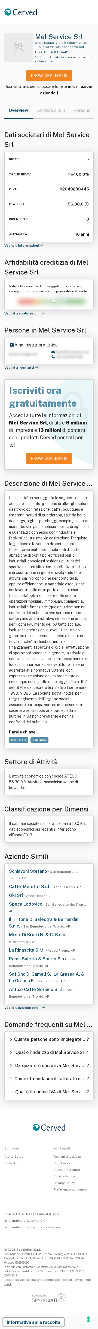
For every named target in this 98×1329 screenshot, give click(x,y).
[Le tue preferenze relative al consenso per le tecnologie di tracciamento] (88, 1319)
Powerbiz (11, 1163)
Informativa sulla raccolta (33, 1322)
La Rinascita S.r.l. (27, 950)
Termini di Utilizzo (67, 1156)
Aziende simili (51, 110)
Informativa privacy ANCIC (24, 1221)
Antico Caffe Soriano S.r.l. (37, 989)
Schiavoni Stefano (28, 871)
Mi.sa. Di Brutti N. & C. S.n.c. (38, 934)
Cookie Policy (64, 1176)
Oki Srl (16, 895)
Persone (82, 110)
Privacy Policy (64, 1183)
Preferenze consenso (70, 1189)
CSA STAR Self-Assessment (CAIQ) (31, 1214)
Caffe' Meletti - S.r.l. (30, 886)
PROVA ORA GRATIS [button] (49, 75)
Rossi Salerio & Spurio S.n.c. (39, 958)
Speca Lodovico (26, 904)
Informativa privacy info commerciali (33, 1227)
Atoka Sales (13, 1156)
